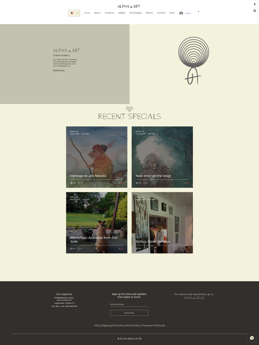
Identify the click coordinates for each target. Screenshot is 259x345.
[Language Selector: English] (74, 13)
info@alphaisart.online (64, 298)
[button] (198, 11)
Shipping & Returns (113, 325)
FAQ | (97, 325)
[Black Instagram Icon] (254, 10)
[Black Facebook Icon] (254, 4)
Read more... (59, 70)
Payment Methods (153, 325)
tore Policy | (134, 325)
